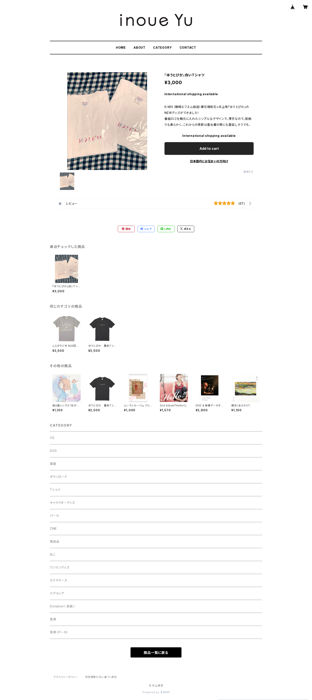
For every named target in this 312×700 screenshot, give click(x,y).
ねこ (53, 554)
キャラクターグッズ (62, 502)
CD (52, 438)
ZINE (53, 528)
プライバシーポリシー (65, 677)
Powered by (151, 692)
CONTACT (188, 47)
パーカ (54, 515)
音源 (53, 619)
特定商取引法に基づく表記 (101, 677)
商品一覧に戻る (156, 653)
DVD (53, 451)
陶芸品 (54, 541)
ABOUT (139, 47)
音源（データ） (59, 632)
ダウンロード (58, 476)
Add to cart (209, 148)
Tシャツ (55, 489)
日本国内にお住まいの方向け (209, 161)
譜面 (53, 463)
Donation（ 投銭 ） (62, 606)
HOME (121, 47)
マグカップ (57, 593)
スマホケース (58, 580)
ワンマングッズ (59, 567)
